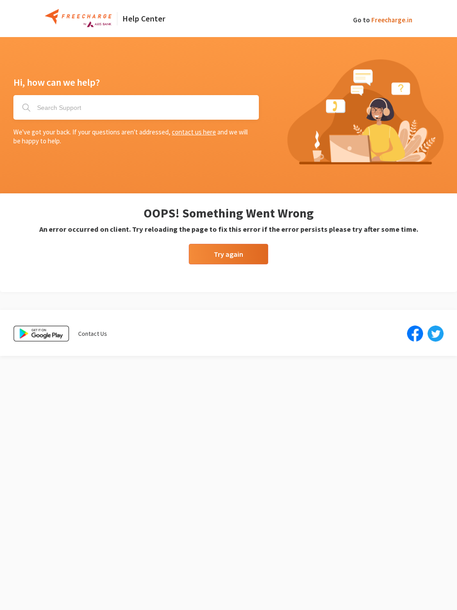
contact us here (194, 132)
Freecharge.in (391, 20)
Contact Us (92, 334)
